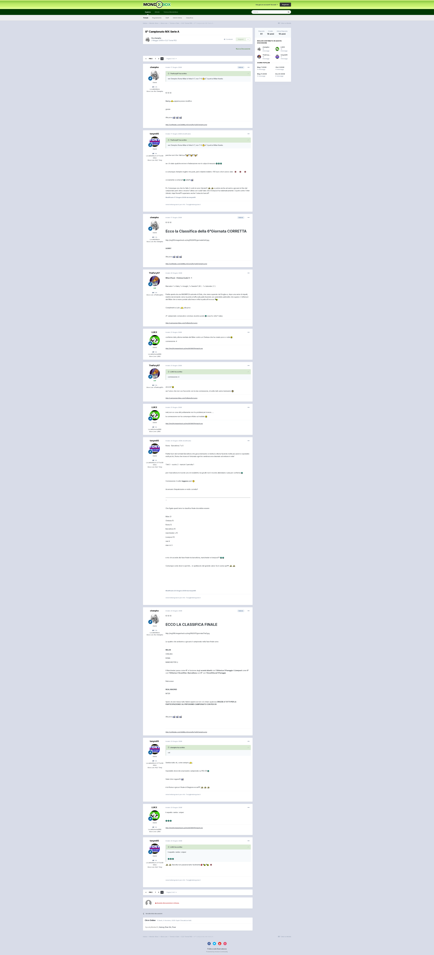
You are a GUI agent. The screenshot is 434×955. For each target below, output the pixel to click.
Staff (167, 18)
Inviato (174, 67)
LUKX (154, 332)
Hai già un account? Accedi (266, 5)
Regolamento (157, 18)
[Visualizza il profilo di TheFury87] (155, 281)
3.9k (155, 292)
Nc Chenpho (158, 91)
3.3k (155, 87)
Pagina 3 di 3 (171, 58)
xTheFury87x (158, 295)
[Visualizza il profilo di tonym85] (155, 142)
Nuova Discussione (243, 49)
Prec (151, 58)
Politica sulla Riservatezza (217, 949)
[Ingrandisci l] (204, 79)
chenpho (157, 38)
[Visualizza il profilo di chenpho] (147, 39)
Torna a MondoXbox (171, 12)
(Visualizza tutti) (185, 920)
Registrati (285, 4)
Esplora (148, 12)
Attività (157, 12)
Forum (145, 18)
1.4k (155, 153)
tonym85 (154, 134)
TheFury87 (154, 273)
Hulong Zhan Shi (165, 927)
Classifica (189, 18)
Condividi (229, 39)
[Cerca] (288, 12)
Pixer (174, 927)
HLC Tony (158, 160)
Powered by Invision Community (217, 952)
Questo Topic (278, 12)
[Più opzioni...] (248, 67)
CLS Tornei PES (171, 40)
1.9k (155, 352)
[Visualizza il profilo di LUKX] (155, 340)
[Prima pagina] (145, 58)
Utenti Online (177, 18)
